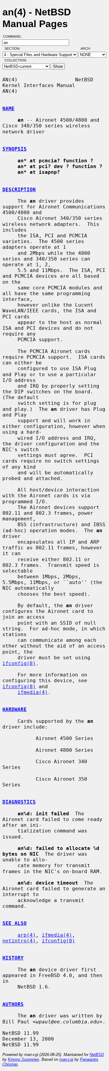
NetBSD (97, 1054)
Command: (14, 36)
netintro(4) (19, 941)
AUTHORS (13, 1004)
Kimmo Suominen (23, 1059)
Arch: (88, 48)
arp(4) (27, 935)
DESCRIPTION (19, 189)
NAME (8, 108)
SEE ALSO (14, 923)
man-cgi (66, 1059)
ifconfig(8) (19, 663)
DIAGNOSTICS (19, 802)
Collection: (16, 60)
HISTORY (13, 958)
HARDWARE (14, 709)
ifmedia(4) (33, 692)
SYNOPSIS (14, 149)
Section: (14, 48)
